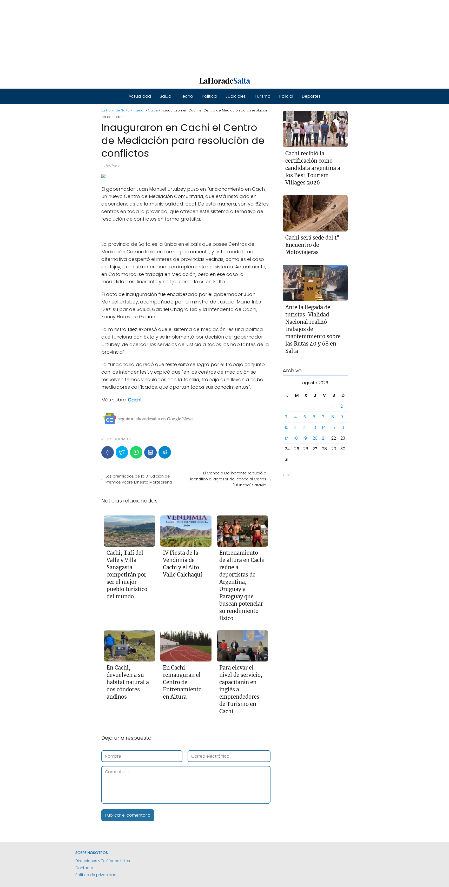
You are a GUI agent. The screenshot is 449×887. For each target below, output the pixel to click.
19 (305, 438)
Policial (286, 96)
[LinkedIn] (150, 452)
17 (286, 438)
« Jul (287, 475)
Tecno (186, 96)
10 (286, 428)
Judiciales (236, 96)
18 (296, 438)
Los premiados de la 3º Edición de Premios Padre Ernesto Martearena (138, 479)
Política (209, 96)
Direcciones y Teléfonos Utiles (102, 860)
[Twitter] (122, 452)
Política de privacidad (95, 874)
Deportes (311, 96)
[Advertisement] (156, 36)
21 (323, 438)
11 (295, 428)
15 (333, 428)
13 (314, 428)
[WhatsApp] (136, 452)
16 (342, 428)
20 (315, 438)
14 (324, 428)
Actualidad (140, 96)
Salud (165, 96)
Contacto (84, 867)
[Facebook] (107, 452)
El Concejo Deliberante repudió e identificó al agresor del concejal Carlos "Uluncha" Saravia (228, 479)
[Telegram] (165, 452)
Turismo (262, 96)
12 (305, 428)
